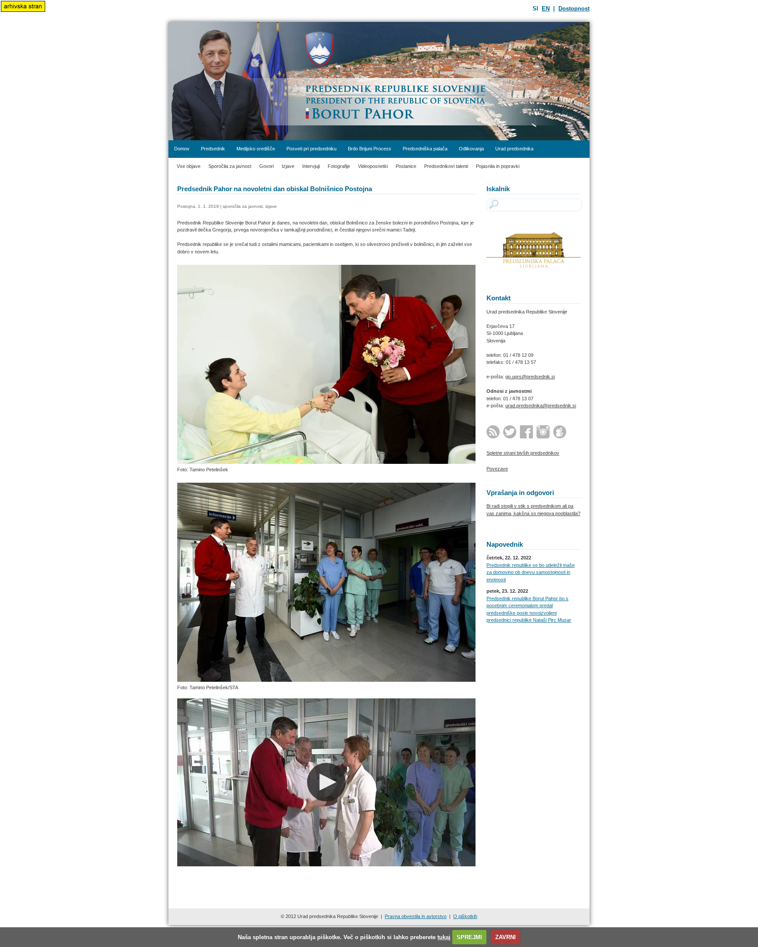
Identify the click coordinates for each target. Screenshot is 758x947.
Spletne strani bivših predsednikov (522, 453)
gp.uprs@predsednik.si (530, 376)
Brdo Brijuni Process (369, 148)
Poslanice (406, 166)
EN (546, 8)
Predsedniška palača (425, 148)
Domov (182, 148)
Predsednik (213, 148)
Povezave (497, 468)
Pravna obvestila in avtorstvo (416, 916)
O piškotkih (465, 916)
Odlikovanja (471, 148)
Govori (266, 166)
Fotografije (339, 166)
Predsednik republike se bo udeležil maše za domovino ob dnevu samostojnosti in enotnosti (530, 572)
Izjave (288, 166)
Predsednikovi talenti (446, 166)
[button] (326, 782)
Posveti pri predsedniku (311, 148)
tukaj (444, 937)
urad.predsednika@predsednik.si (540, 405)
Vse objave (188, 166)
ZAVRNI (505, 937)
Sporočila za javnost (229, 166)
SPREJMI (469, 937)
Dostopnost (574, 8)
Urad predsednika (514, 148)
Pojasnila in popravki (497, 166)
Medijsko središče (255, 148)
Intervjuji (311, 166)
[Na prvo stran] (379, 81)
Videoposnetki (373, 166)
